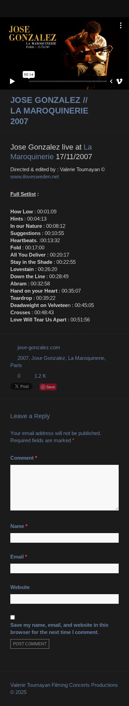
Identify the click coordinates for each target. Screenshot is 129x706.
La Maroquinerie (86, 358)
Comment (23, 458)
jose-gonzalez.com (39, 347)
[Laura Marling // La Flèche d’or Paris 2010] (106, 111)
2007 (23, 358)
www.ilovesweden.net (34, 176)
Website (20, 587)
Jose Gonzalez (48, 358)
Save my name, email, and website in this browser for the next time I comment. (59, 628)
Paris (16, 365)
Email (18, 557)
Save (50, 386)
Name (19, 526)
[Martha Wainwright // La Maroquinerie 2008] (116, 111)
